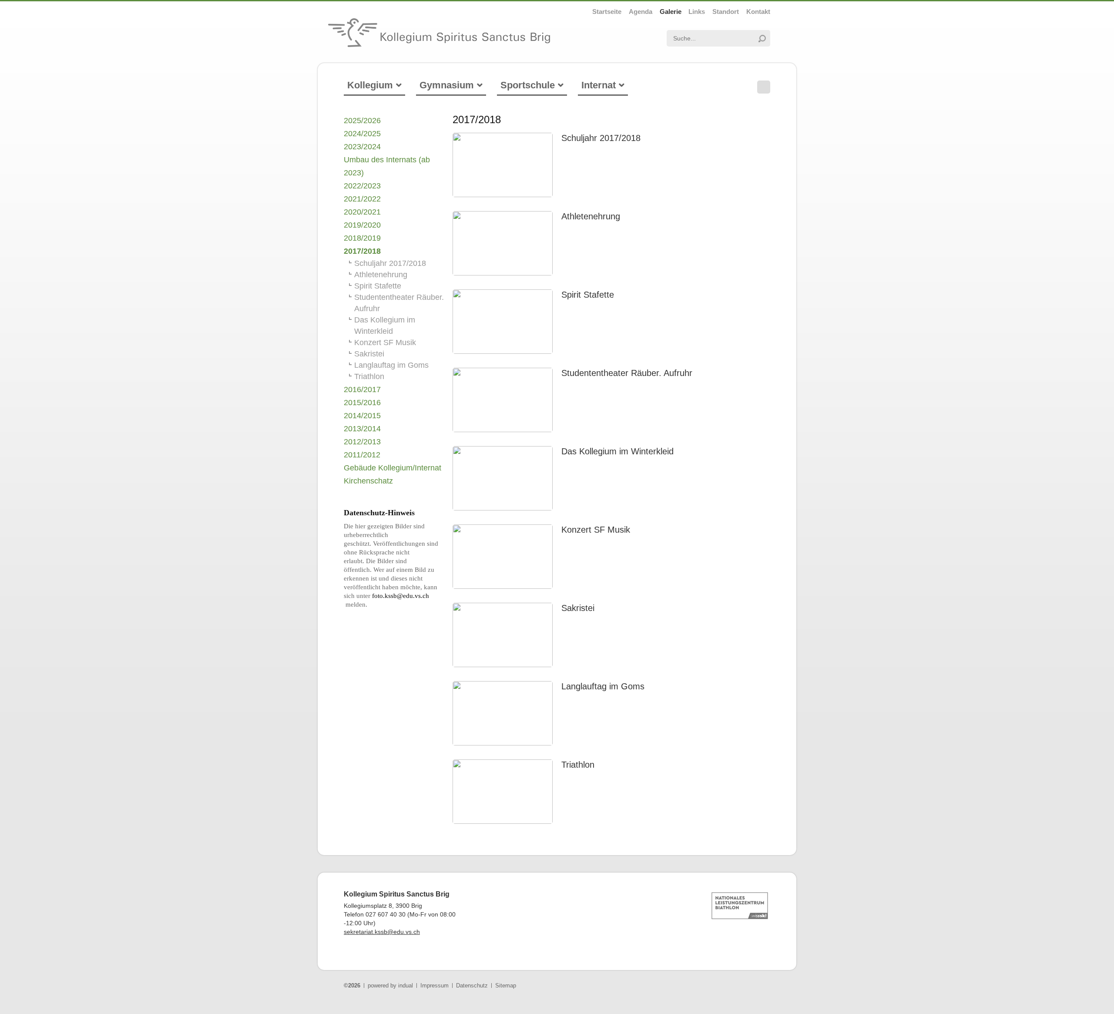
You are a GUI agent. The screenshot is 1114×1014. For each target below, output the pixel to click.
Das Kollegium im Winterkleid (617, 451)
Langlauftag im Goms (602, 686)
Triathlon (577, 764)
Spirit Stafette (587, 294)
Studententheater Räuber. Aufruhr (626, 373)
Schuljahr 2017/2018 (601, 138)
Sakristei (577, 608)
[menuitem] (606, 11)
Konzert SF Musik (595, 529)
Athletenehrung (590, 216)
